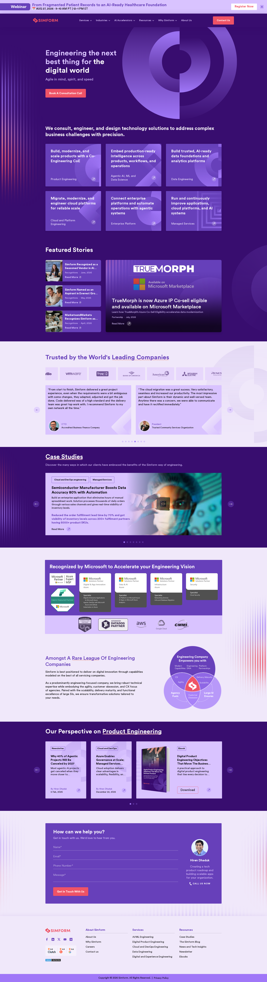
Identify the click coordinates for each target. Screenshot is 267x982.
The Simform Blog (189, 942)
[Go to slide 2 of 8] (126, 441)
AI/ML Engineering (142, 937)
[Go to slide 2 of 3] (133, 804)
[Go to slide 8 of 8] (144, 441)
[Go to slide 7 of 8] (141, 441)
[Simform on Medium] (71, 939)
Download (187, 790)
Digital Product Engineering (148, 942)
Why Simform (166, 20)
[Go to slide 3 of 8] (129, 441)
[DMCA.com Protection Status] (60, 960)
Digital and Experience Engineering (152, 956)
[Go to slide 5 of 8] (135, 441)
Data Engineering (142, 952)
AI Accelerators (123, 20)
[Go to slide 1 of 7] (124, 542)
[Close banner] (262, 7)
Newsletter (185, 952)
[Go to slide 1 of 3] (130, 804)
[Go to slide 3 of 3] (136, 804)
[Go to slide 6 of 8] (138, 441)
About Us (186, 20)
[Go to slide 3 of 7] (130, 542)
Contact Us (223, 20)
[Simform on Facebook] (46, 939)
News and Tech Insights (192, 947)
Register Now (244, 6)
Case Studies (186, 937)
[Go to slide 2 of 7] (127, 542)
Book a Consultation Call (65, 93)
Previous (37, 410)
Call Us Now (201, 884)
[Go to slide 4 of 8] (132, 441)
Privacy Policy (161, 978)
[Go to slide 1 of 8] (122, 441)
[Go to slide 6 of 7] (139, 542)
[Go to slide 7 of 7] (143, 542)
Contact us (92, 952)
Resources (145, 20)
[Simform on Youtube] (65, 939)
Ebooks (183, 956)
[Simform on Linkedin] (52, 939)
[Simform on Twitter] (58, 939)
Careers (90, 947)
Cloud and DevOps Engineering (150, 947)
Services (84, 20)
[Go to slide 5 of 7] (136, 542)
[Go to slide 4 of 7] (133, 542)
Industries (101, 20)
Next (230, 410)
